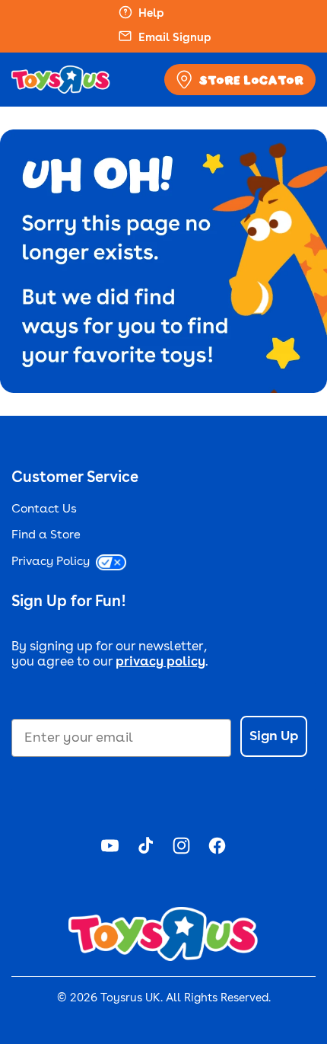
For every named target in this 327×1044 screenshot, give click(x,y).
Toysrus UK (130, 998)
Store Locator (251, 80)
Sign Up (273, 736)
